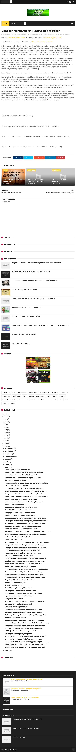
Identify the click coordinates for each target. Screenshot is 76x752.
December (9, 448)
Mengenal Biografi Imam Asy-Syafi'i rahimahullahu (24, 620)
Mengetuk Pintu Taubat (14, 599)
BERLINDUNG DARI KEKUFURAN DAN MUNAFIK (27, 679)
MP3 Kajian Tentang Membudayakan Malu (21, 631)
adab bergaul (34, 34)
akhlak (52, 34)
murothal (62, 396)
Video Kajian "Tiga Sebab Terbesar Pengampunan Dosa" (26, 496)
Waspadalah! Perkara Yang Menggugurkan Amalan (24, 545)
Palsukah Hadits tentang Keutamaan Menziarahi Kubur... (26, 483)
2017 (5, 430)
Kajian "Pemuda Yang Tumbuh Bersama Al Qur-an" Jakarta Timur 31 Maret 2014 (40, 325)
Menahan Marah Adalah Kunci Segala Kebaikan (36, 181)
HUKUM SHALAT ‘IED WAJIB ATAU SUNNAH (27, 719)
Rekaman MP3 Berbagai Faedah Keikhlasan (21, 529)
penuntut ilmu (23, 400)
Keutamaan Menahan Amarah (42, 42)
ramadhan (40, 400)
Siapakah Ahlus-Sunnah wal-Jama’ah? (19, 580)
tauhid (67, 400)
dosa (68, 392)
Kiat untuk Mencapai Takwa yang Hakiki (13, 181)
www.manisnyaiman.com (52, 38)
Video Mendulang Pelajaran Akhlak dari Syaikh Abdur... (25, 534)
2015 (5, 435)
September (9, 456)
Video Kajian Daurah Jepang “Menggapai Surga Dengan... (27, 642)
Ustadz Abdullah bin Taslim (16, 38)
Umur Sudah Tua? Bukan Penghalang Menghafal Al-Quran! (27, 542)
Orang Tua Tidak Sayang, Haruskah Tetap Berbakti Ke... (26, 548)
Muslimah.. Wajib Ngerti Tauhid (16, 607)
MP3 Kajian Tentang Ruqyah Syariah (18, 634)
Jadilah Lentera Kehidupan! (15, 583)
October (8, 454)
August (8, 459)
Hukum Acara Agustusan (21, 343)
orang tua (13, 400)
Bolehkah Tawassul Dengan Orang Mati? (26, 689)
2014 (5, 438)
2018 (5, 427)
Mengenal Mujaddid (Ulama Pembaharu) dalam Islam (25, 626)
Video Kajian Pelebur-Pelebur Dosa (18, 470)
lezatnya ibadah (52, 396)
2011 (5, 446)
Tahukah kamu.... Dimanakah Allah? (18, 604)
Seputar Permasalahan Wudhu (16, 505)
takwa (5, 170)
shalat (48, 400)
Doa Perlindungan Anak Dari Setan (24, 290)
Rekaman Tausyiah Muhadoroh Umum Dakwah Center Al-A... (28, 531)
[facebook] (67, 2)
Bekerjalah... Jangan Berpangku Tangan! (20, 566)
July (7, 462)
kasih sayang (40, 396)
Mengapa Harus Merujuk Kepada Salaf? (20, 513)
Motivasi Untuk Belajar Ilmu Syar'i (17, 537)
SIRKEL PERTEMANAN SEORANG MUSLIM (25, 698)
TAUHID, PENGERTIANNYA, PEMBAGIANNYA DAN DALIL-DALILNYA (33, 298)
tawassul (5, 403)
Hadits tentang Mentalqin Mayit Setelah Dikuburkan (24, 488)
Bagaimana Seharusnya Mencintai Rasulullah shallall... (25, 518)
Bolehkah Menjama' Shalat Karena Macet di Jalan (24, 612)
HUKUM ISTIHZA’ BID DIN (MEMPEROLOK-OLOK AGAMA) (31, 272)
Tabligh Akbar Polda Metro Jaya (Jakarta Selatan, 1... (25, 561)
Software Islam (44, 392)
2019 (5, 425)
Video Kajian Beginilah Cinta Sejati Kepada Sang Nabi (25, 647)
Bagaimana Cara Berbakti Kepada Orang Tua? (22, 550)
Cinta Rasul (6, 392)
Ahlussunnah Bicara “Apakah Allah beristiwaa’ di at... (25, 575)
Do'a (13, 392)
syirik (54, 400)
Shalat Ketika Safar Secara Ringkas (18, 510)
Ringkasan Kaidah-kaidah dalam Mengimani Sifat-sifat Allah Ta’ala (36, 263)
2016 (5, 433)
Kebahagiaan (33, 392)
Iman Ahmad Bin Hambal (14, 585)
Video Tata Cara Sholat (14, 540)
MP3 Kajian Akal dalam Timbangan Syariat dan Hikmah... (26, 521)
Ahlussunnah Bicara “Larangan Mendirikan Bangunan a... (26, 569)
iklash (24, 396)
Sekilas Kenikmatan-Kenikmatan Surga (20, 515)
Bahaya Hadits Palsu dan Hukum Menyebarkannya (24, 628)
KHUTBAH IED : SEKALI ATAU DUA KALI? (26, 728)
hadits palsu (6, 396)
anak (63, 392)
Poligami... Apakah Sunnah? (15, 618)
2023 (6, 414)
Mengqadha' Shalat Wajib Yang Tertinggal (21, 507)
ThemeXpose (13, 749)
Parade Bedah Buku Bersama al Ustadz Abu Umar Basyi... (26, 558)
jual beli (31, 396)
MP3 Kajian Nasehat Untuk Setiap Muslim (20, 591)
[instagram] (70, 2)
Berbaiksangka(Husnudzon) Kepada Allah (27, 307)
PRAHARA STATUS (19, 737)
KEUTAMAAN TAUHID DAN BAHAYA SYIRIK (26, 316)
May (7, 467)
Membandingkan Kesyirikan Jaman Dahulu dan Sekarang (27, 623)
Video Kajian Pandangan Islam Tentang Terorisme (24, 502)
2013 (5, 441)
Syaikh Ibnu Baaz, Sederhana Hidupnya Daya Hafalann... (26, 491)
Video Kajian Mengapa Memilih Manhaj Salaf (21, 475)
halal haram (16, 396)
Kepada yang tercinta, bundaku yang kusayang (23, 553)
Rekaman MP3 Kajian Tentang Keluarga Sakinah (23, 526)
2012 (5, 443)
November (9, 451)
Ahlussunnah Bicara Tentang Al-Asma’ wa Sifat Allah (25, 577)
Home (5, 24)
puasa (33, 400)
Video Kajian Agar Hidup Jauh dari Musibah (21, 499)
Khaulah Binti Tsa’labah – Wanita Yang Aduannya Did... (25, 601)
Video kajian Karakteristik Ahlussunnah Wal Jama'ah (25, 472)
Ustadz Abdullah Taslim (62, 34)
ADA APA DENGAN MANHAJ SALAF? (24, 334)
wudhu (13, 403)
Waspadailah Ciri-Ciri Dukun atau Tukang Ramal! (23, 494)
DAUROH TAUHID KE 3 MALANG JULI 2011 (19, 556)
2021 (5, 419)
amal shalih (55, 392)
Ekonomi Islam (22, 392)
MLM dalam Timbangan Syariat (16, 486)
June (7, 465)
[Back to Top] (73, 749)
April (7, 650)
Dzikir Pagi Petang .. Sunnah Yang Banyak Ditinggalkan (25, 615)
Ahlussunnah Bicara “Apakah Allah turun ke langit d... (25, 572)
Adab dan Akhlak (44, 34)
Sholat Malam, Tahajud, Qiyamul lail (18, 588)
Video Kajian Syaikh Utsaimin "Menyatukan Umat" (24, 639)
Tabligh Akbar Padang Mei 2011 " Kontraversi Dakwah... (25, 523)
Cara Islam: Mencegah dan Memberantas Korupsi (23, 609)
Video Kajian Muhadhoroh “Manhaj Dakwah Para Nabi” (25, 644)
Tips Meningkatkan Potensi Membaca (19, 596)
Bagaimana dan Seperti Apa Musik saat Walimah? (23, 593)
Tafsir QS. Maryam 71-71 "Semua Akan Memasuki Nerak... (26, 636)
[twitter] (73, 2)
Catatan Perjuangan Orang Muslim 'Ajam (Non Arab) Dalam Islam (35, 281)
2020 (6, 422)
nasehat (5, 400)
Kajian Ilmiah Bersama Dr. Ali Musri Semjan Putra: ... (24, 564)
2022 (6, 416)
